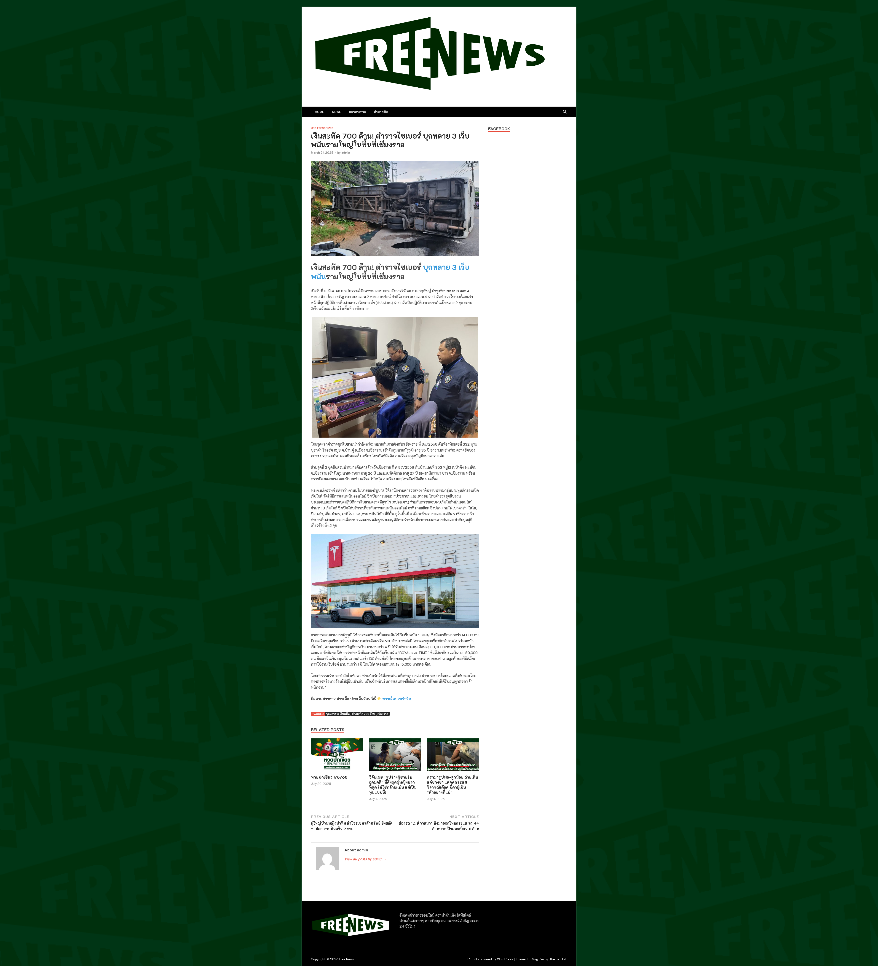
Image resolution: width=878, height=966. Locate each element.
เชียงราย (382, 714)
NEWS (336, 112)
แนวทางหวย (357, 112)
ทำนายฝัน (381, 112)
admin (345, 152)
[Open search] (564, 112)
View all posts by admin (365, 858)
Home (319, 112)
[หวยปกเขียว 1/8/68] (337, 755)
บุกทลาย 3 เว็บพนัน (338, 714)
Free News (346, 959)
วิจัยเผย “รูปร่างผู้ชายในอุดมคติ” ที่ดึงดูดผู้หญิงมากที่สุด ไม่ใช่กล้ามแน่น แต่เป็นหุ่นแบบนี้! (393, 785)
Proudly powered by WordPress (490, 959)
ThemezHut (557, 959)
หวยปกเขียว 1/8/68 (329, 777)
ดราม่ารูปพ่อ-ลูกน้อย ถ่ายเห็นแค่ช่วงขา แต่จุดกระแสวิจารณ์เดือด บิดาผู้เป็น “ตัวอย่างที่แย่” (452, 785)
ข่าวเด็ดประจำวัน (396, 698)
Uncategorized (322, 128)
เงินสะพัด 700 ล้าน (363, 714)
